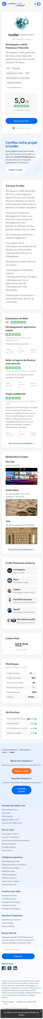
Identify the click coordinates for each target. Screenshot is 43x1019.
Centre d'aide (7, 923)
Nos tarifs (6, 813)
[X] (9, 968)
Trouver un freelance (10, 837)
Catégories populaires (12, 857)
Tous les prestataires (9, 750)
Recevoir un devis (21, 121)
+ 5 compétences (14, 87)
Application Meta (14, 82)
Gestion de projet (9, 884)
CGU (5, 1004)
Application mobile (15, 73)
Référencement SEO (10, 868)
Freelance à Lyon (9, 899)
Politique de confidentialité (26, 1002)
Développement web (11, 861)
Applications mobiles (10, 881)
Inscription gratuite (21, 790)
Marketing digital (9, 878)
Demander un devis (10, 834)
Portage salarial (9, 847)
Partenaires (7, 850)
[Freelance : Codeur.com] (14, 4)
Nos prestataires (9, 844)
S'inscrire (18, 956)
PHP (27, 73)
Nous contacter (8, 926)
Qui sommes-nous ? (10, 809)
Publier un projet (16, 170)
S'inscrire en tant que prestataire (16, 840)
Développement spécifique (18, 78)
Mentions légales (8, 1002)
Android (16, 68)
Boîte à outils (7, 816)
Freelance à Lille (9, 905)
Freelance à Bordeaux (11, 908)
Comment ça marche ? (11, 919)
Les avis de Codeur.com (12, 823)
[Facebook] (4, 968)
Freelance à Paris (9, 895)
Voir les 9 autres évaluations (20, 443)
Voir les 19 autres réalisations (20, 549)
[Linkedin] (15, 968)
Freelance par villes (11, 891)
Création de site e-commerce (14, 864)
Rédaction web (8, 871)
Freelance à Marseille (11, 902)
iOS (8, 68)
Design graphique (9, 874)
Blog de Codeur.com (10, 819)
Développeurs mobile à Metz (27, 622)
